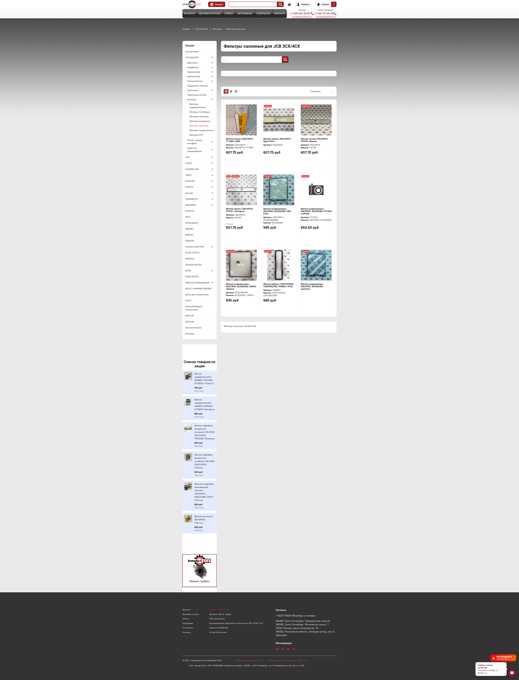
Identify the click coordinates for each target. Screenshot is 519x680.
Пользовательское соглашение (282, 660)
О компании (263, 13)
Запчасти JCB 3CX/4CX (219, 609)
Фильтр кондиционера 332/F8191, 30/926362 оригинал (312, 286)
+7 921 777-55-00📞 (326, 13)
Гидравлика (192, 67)
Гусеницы (189, 333)
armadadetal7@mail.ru (302, 16)
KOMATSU (190, 181)
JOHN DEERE (191, 223)
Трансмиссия (193, 72)
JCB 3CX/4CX (201, 29)
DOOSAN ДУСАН (193, 264)
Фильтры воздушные (199, 121)
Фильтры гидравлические (197, 106)
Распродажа (244, 13)
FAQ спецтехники (217, 618)
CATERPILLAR (191, 169)
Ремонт (229, 13)
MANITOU (189, 258)
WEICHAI (189, 321)
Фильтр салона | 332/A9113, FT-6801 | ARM (239, 140)
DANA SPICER (192, 276)
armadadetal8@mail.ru (326, 16)
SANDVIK (189, 240)
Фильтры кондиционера (201, 130)
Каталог (219, 4)
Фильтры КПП (196, 134)
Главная (186, 29)
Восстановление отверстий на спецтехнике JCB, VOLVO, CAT (236, 623)
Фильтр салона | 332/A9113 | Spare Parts (277, 140)
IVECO (188, 300)
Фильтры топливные (199, 111)
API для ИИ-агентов (218, 632)
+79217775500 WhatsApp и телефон (296, 615)
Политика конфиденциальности (250, 660)
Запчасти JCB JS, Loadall (220, 614)
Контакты (279, 13)
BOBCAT (189, 234)
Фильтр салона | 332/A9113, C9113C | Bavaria (314, 140)
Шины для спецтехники (196, 294)
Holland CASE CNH (194, 246)
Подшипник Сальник (197, 85)
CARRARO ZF (191, 199)
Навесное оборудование (194, 150)
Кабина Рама (193, 76)
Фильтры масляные (199, 116)
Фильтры (217, 29)
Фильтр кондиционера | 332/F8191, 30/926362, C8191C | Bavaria (241, 286)
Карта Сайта (302, 660)
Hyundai (189, 193)
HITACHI (189, 187)
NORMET (189, 228)
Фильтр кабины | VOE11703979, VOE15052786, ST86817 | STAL (278, 285)
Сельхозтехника (193, 327)
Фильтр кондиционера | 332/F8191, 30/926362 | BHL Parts (277, 211)
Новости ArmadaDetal (218, 628)
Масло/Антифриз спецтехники (193, 308)
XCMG (188, 270)
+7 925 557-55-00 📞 (302, 13)
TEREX (188, 175)
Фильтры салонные (199, 125)
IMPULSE (189, 315)
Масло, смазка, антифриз (194, 142)
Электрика (192, 90)
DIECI (187, 216)
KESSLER (189, 211)
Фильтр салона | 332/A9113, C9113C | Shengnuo (239, 209)
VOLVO (188, 163)
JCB (187, 157)
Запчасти (189, 13)
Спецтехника (191, 51)
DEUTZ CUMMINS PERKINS (198, 288)
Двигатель (192, 62)
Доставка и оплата (209, 13)
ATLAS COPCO (192, 252)
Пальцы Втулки (194, 81)
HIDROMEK (190, 205)
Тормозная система (197, 94)
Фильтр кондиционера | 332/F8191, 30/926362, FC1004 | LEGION (316, 211)
